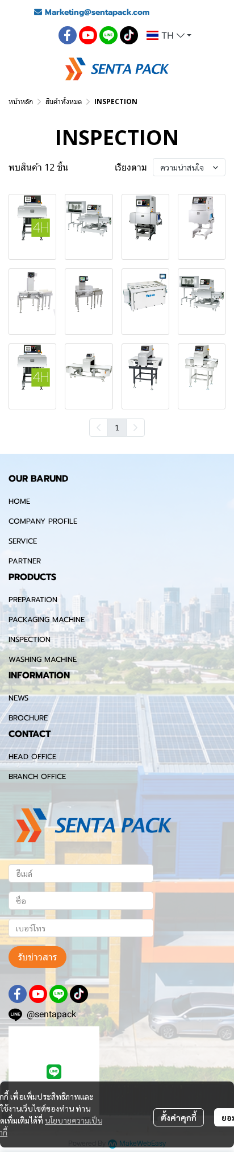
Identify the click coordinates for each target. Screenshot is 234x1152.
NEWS (18, 698)
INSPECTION (30, 639)
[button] (169, 35)
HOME (19, 501)
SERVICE (23, 541)
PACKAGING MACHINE (47, 619)
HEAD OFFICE (32, 756)
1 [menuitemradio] (117, 427)
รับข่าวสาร (37, 957)
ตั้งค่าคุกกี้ (179, 1117)
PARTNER (25, 561)
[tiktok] (129, 35)
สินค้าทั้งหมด (63, 101)
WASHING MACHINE (43, 659)
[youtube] (88, 35)
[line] (108, 35)
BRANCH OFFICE (37, 776)
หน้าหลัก (21, 101)
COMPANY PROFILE (43, 521)
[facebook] (67, 35)
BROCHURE (28, 717)
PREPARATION (33, 599)
